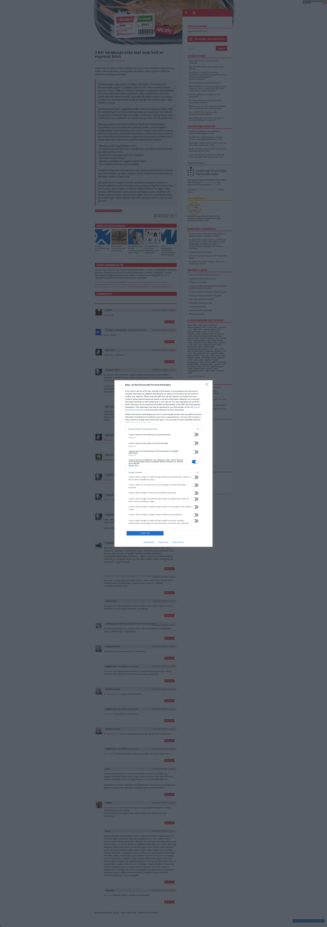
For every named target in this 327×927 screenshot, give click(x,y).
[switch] (195, 434)
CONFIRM (145, 533)
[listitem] (163, 429)
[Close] (207, 385)
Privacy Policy (178, 542)
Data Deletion (149, 542)
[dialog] (163, 463)
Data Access (163, 542)
